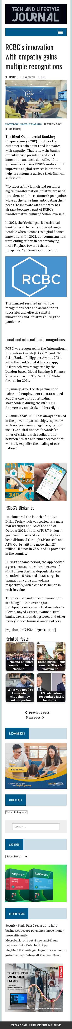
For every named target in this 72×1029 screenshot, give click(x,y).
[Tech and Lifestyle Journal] (36, 14)
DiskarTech (27, 77)
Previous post (39, 712)
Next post (33, 717)
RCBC (41, 77)
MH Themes (55, 1025)
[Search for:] (36, 826)
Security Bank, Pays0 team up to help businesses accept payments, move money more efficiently (34, 930)
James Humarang (31, 124)
